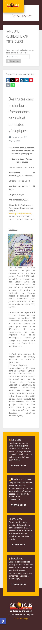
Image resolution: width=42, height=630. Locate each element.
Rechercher (14, 61)
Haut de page (22, 619)
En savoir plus (18, 465)
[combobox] (18, 56)
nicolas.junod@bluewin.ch (20, 214)
